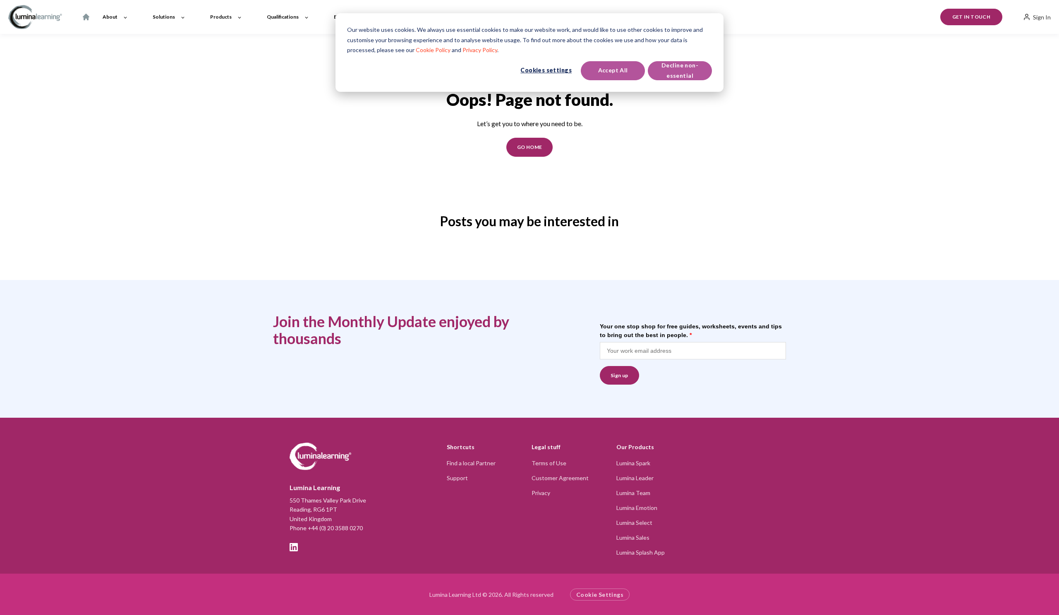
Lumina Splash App (640, 552)
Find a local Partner (471, 463)
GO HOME (529, 147)
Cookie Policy (433, 49)
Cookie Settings (599, 594)
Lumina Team (633, 492)
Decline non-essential (679, 70)
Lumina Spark (633, 463)
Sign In (1042, 17)
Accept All (613, 70)
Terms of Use (549, 463)
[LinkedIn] (294, 547)
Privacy (541, 492)
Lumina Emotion (636, 507)
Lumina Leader (635, 477)
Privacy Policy (479, 49)
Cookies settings (546, 70)
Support (457, 477)
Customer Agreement (560, 477)
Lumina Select (634, 522)
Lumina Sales (632, 537)
